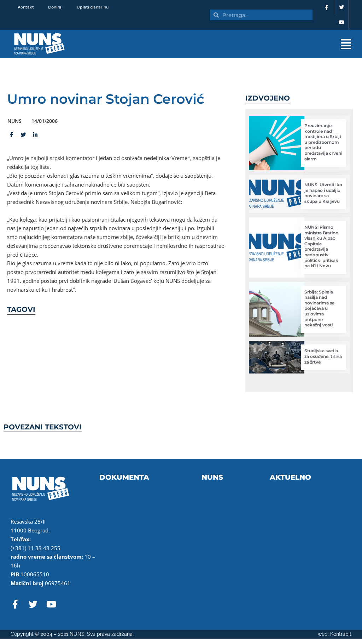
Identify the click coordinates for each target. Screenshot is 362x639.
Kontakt (26, 7)
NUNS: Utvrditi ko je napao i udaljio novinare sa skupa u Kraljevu (323, 193)
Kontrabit (340, 634)
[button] (230, 44)
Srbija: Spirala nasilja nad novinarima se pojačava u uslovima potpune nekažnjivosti (319, 308)
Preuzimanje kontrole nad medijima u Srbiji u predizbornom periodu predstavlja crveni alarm (323, 142)
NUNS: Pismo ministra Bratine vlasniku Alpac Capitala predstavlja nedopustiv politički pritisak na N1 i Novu (321, 246)
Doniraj (55, 7)
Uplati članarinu (93, 7)
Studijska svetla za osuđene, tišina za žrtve (323, 356)
